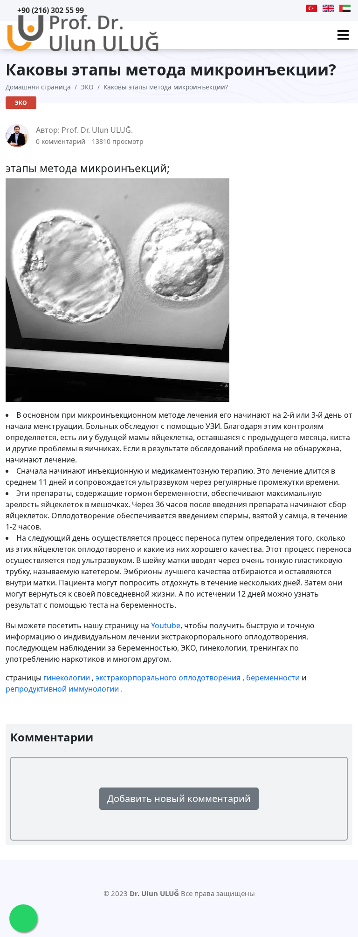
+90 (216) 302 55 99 (50, 10)
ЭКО (87, 86)
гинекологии (67, 677)
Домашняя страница (38, 86)
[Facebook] (286, 8)
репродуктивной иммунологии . (64, 689)
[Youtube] (262, 8)
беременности (274, 677)
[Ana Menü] (343, 35)
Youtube (165, 625)
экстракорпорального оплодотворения (169, 677)
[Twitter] (274, 8)
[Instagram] (298, 8)
